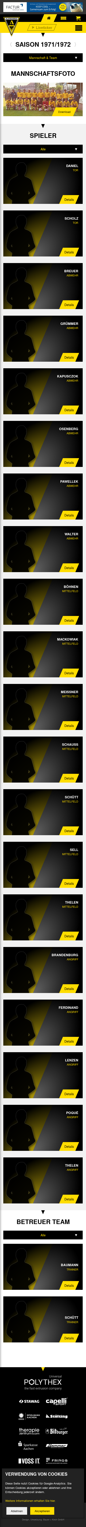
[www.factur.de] (43, 7)
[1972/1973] (75, 44)
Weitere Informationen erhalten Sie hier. (30, 1501)
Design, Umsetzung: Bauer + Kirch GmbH (43, 1519)
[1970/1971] (11, 44)
